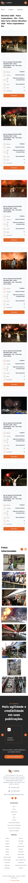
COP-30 (21, 843)
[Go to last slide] (2, 735)
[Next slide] (25, 735)
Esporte (7, 843)
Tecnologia (20, 841)
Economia (7, 862)
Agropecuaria (21, 857)
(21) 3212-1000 (15, 787)
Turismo (21, 838)
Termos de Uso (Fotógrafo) (14, 825)
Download (14, 95)
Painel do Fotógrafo (14, 830)
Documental (21, 862)
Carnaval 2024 (20, 846)
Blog (14, 817)
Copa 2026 (20, 851)
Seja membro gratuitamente (14, 756)
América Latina (7, 857)
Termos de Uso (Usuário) (14, 828)
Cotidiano (10, 9)
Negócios (20, 849)
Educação (7, 865)
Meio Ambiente (7, 860)
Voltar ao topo (15, 880)
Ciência (7, 851)
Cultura (7, 854)
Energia (21, 868)
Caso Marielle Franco (21, 860)
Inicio (14, 806)
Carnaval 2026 (20, 854)
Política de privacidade (14, 822)
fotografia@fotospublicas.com (15, 794)
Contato (14, 820)
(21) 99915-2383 (15, 791)
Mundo (7, 841)
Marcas (14, 814)
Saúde (7, 849)
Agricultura (7, 868)
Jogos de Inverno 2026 (20, 865)
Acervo (3, 9)
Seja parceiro (14, 812)
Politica (7, 838)
